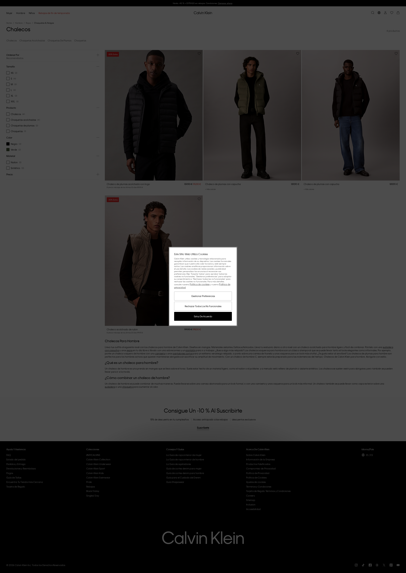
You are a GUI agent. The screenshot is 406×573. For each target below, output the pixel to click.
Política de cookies (200, 284)
